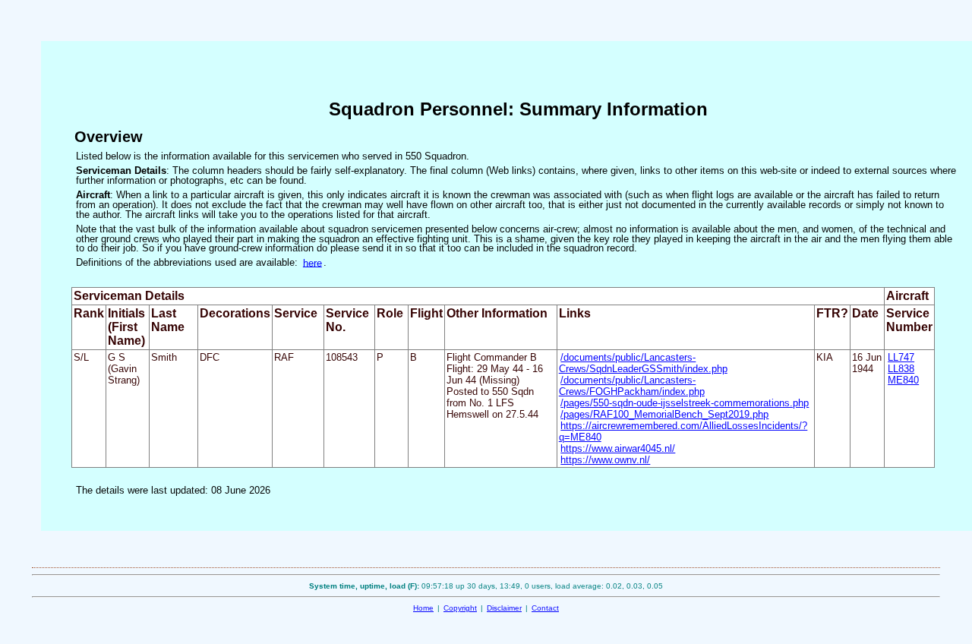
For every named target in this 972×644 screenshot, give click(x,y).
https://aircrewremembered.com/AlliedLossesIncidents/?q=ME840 (683, 431)
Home (423, 608)
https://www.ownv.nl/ (605, 460)
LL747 (901, 357)
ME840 (903, 380)
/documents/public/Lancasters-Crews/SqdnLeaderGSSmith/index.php (643, 363)
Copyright (460, 608)
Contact (545, 608)
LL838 (901, 368)
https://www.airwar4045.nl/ (617, 448)
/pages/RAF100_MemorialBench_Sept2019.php (664, 414)
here (312, 262)
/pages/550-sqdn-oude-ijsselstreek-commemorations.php (684, 403)
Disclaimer (504, 608)
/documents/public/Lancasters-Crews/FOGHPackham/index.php (632, 385)
